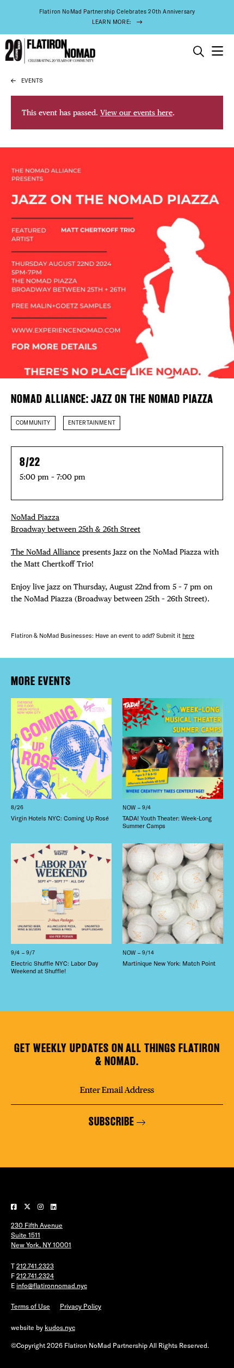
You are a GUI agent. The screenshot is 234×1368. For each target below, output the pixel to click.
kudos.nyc (60, 1327)
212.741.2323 (35, 1266)
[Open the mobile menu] (217, 51)
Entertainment (91, 422)
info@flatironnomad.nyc (51, 1286)
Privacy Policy (80, 1306)
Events (31, 80)
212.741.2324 (35, 1276)
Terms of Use (30, 1306)
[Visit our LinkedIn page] (54, 1207)
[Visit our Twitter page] (28, 1207)
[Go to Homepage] (49, 51)
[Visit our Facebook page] (15, 1207)
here (188, 635)
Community (33, 422)
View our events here (136, 112)
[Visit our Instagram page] (41, 1207)
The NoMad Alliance (45, 551)
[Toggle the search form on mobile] (198, 51)
